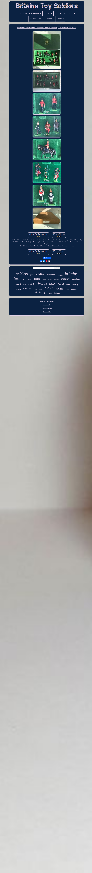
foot (31, 274)
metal (18, 284)
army (18, 289)
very (67, 289)
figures (59, 288)
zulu (29, 279)
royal (52, 283)
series (50, 293)
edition (41, 289)
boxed (27, 288)
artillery (75, 284)
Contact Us (46, 305)
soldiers (22, 274)
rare (31, 283)
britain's (74, 289)
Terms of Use (47, 312)
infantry (65, 278)
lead (16, 278)
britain (37, 292)
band (61, 283)
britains (71, 273)
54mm (44, 279)
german (56, 279)
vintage (41, 283)
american (76, 279)
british (49, 288)
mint (68, 284)
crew (36, 289)
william (50, 279)
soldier (40, 274)
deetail (36, 278)
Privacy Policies (47, 308)
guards (60, 275)
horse (24, 285)
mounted (51, 274)
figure (23, 279)
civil (45, 293)
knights (57, 293)
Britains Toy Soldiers (47, 301)
